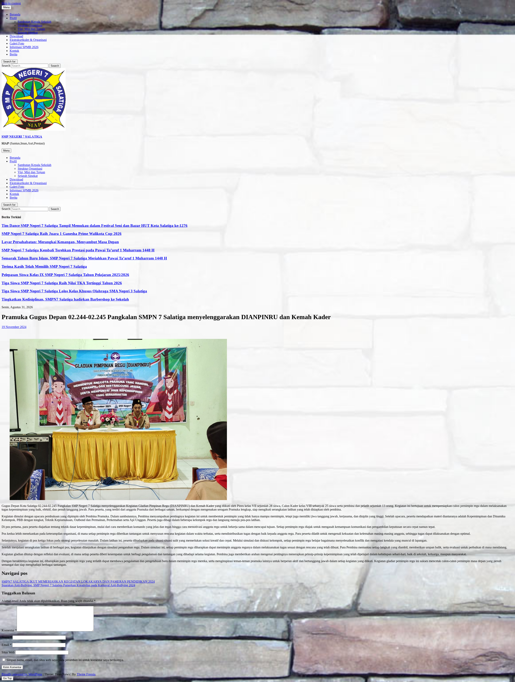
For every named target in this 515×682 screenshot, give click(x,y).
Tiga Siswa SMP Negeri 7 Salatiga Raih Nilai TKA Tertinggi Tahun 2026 (62, 283)
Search (6, 65)
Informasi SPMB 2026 (24, 47)
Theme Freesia (86, 674)
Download (16, 36)
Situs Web (8, 652)
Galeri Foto (17, 43)
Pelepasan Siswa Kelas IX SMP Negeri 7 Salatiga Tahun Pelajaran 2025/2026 (65, 275)
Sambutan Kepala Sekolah (34, 21)
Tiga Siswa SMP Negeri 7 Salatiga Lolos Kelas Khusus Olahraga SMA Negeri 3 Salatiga (74, 291)
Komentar (9, 630)
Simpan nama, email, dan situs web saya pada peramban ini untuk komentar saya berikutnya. (65, 660)
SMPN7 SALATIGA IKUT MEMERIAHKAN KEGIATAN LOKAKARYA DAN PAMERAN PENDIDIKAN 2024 (78, 581)
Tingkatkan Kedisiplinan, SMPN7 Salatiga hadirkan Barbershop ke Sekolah (65, 299)
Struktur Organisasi (30, 25)
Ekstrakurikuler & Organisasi (28, 40)
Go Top (7, 678)
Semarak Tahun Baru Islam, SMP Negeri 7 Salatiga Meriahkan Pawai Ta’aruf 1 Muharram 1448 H (84, 258)
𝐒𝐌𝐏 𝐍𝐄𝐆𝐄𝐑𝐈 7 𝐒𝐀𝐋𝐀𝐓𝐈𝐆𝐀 (22, 136)
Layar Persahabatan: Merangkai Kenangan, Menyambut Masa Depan (60, 242)
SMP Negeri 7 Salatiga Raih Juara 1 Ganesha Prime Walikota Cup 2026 (62, 233)
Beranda (15, 14)
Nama (7, 637)
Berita (13, 54)
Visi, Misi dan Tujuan (31, 29)
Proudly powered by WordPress (22, 674)
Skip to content (11, 3)
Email (6, 645)
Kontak (14, 50)
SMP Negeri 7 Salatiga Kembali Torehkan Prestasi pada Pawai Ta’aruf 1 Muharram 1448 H (78, 250)
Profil (13, 18)
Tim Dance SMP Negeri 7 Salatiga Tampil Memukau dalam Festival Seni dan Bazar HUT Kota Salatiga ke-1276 (94, 225)
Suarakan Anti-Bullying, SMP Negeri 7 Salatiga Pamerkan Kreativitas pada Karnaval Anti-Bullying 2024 (68, 585)
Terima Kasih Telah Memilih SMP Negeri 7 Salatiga (44, 266)
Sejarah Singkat (28, 32)
